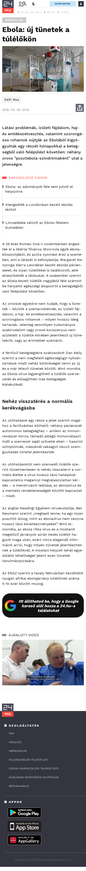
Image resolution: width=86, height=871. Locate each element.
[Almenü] (22, 4)
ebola (51, 12)
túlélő (64, 12)
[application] (43, 662)
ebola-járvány (31, 12)
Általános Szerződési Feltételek (34, 777)
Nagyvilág (14, 20)
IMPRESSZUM (17, 750)
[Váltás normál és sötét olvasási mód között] (33, 4)
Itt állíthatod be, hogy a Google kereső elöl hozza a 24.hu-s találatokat (48, 606)
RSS (11, 733)
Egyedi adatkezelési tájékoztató (34, 768)
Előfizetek (63, 3)
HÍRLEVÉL (15, 742)
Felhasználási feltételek (28, 759)
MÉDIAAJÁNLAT (19, 786)
